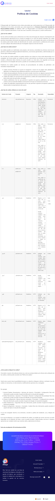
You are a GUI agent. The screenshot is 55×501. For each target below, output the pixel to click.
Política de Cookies (38, 471)
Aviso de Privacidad (38, 464)
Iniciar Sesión (50, 3)
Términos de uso (38, 467)
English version (48, 19)
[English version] (53, 20)
